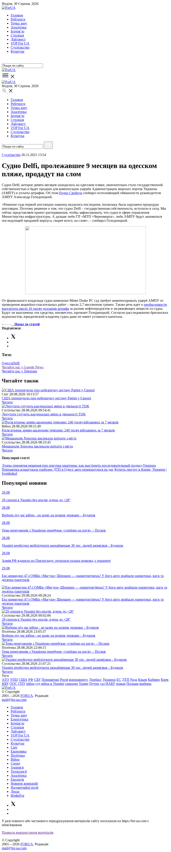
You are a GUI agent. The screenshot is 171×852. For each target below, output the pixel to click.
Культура (17, 51)
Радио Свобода (70, 193)
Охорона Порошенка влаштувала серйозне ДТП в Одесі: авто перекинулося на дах (79, 467)
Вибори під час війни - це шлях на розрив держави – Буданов (48, 635)
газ (102, 684)
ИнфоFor (17, 795)
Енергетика (19, 719)
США (23, 680)
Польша (132, 684)
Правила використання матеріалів (27, 832)
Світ (14, 747)
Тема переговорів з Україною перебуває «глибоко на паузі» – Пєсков (54, 651)
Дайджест (18, 39)
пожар (121, 684)
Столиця (17, 35)
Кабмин (154, 680)
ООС (13, 684)
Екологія (17, 779)
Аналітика (18, 27)
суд (37, 684)
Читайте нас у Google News (22, 367)
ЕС (118, 680)
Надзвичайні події (24, 787)
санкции (71, 684)
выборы (145, 684)
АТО (5, 680)
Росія (64, 680)
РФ (30, 680)
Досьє (15, 791)
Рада (133, 680)
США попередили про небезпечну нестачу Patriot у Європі (46, 398)
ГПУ (21, 684)
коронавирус (78, 680)
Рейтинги (18, 19)
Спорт (15, 763)
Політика (18, 755)
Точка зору (19, 23)
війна (30, 684)
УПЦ (14, 680)
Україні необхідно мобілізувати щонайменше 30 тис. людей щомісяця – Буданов (62, 667)
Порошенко (50, 680)
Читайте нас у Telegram (19, 371)
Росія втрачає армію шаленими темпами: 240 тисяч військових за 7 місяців (58, 430)
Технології (19, 771)
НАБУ (110, 684)
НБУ (5, 684)
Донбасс (95, 680)
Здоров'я (17, 767)
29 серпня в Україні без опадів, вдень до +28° (36, 619)
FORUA (26, 696)
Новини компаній (24, 783)
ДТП (125, 680)
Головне (17, 15)
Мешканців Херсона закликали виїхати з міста (37, 446)
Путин (94, 684)
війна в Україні (52, 684)
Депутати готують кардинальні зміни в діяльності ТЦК (44, 414)
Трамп (83, 684)
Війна (15, 759)
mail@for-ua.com (14, 700)
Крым (142, 680)
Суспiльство (20, 47)
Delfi (16, 363)
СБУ (37, 680)
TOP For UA (20, 43)
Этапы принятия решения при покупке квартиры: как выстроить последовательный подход (72, 465)
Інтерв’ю (17, 31)
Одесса (7, 363)
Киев (165, 680)
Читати (7, 402)
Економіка (18, 751)
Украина (109, 680)
